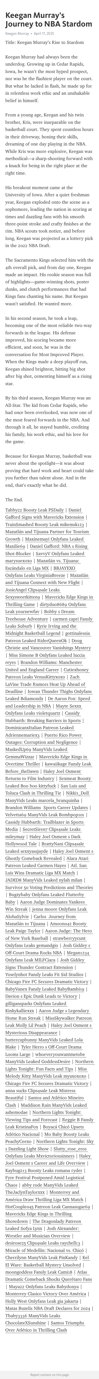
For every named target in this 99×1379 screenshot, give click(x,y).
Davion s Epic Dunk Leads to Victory (41, 996)
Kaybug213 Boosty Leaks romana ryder (43, 1170)
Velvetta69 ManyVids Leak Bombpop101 (44, 814)
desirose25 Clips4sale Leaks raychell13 (42, 1243)
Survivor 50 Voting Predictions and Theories (49, 887)
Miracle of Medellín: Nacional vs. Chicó (44, 1250)
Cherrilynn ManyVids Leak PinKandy (41, 1257)
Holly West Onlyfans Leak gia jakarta (41, 1301)
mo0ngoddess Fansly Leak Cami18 (38, 1272)
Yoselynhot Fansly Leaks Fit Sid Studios (44, 974)
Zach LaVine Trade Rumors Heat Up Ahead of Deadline (45, 684)
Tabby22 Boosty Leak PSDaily (34, 510)
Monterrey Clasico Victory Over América (45, 1294)
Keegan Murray (17, 33)
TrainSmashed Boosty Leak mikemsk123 (44, 524)
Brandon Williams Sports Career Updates (46, 807)
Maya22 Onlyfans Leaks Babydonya (44, 1286)
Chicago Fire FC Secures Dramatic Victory (46, 981)
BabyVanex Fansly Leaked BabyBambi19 (44, 989)
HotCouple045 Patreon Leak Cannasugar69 (47, 1207)
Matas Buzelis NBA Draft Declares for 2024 (47, 1308)
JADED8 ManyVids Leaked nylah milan (43, 880)
